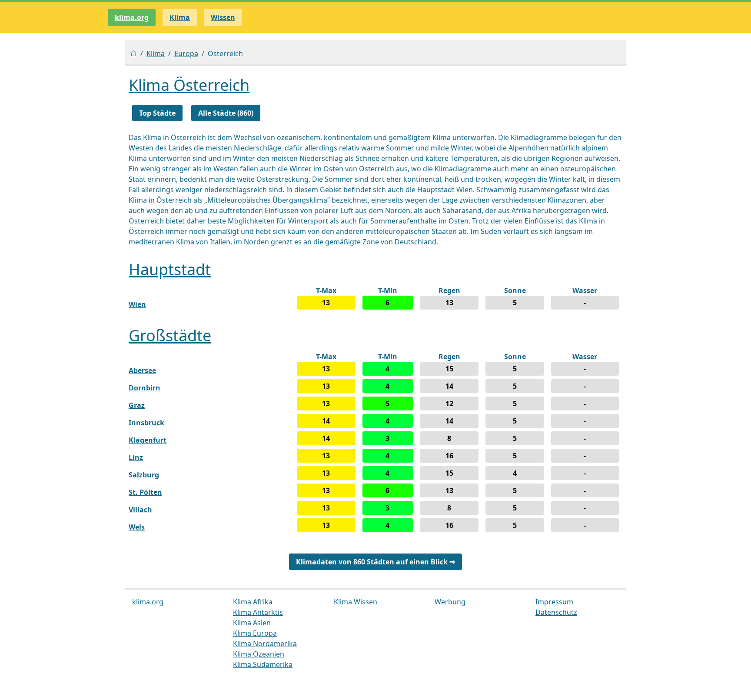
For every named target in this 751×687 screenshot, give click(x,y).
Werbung (450, 602)
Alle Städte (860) (225, 113)
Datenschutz (556, 612)
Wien (137, 304)
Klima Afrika (252, 602)
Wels (137, 527)
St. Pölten (145, 492)
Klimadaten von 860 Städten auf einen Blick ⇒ (375, 562)
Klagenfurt (147, 440)
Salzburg (144, 475)
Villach (140, 509)
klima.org (132, 17)
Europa (186, 53)
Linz (136, 457)
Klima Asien (252, 622)
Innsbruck (146, 422)
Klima (155, 53)
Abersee (142, 370)
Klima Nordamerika (265, 643)
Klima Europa (255, 633)
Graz (137, 405)
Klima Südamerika (262, 664)
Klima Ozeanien (258, 654)
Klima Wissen (355, 602)
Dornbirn (144, 388)
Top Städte (157, 113)
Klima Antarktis (258, 612)
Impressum (554, 602)
